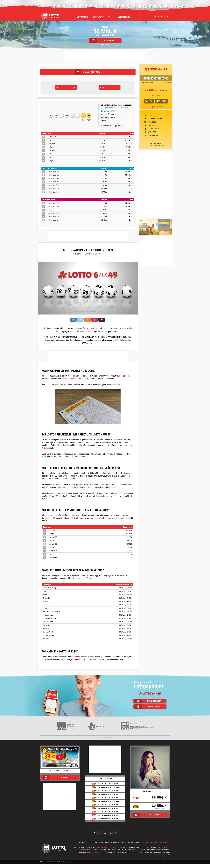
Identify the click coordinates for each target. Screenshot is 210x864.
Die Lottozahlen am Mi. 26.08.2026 (108, 784)
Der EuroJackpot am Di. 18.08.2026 (108, 801)
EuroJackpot (150, 842)
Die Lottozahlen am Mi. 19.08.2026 (108, 798)
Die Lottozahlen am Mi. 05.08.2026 (108, 819)
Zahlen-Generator (100, 847)
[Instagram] (158, 17)
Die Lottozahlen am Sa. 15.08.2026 (108, 805)
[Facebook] (155, 17)
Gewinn (47, 340)
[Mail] (161, 17)
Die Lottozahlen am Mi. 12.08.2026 (108, 812)
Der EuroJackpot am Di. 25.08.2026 (108, 787)
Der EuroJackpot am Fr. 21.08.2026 (108, 794)
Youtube (119, 376)
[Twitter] (167, 17)
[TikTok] (164, 17)
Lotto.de (79, 657)
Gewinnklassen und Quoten (110, 126)
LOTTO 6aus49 (91, 328)
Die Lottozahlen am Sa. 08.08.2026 (108, 815)
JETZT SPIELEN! (161, 101)
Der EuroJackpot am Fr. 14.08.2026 (108, 808)
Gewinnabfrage (94, 852)
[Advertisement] (105, 56)
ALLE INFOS (149, 101)
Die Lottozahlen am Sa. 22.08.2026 (108, 791)
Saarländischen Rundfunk (72, 378)
